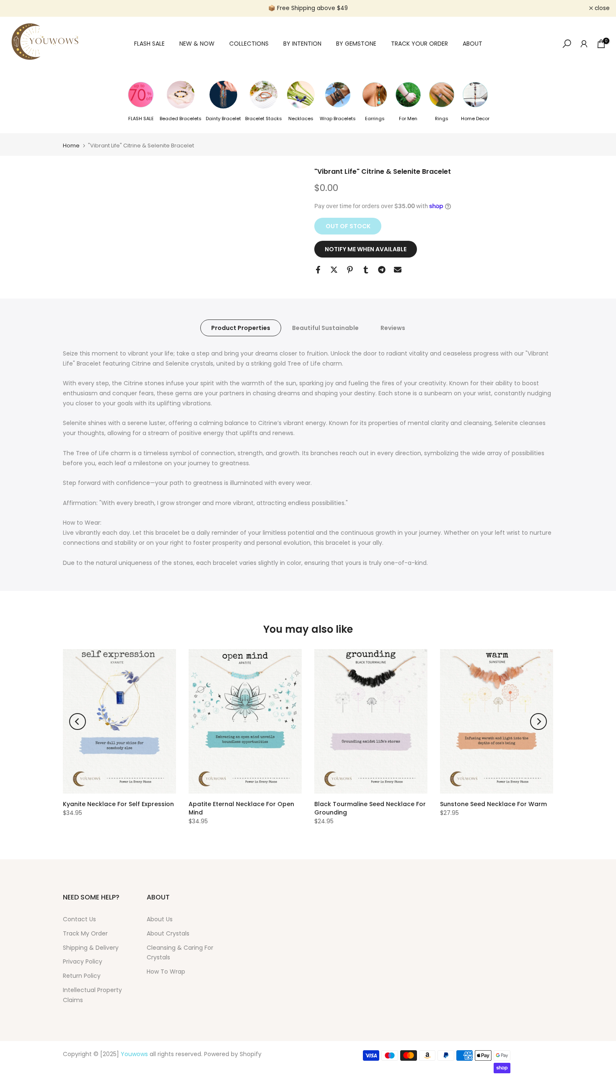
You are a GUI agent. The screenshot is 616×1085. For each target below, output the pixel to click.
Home (71, 145)
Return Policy (82, 976)
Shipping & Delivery (91, 947)
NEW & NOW (197, 43)
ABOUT (472, 43)
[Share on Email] (397, 269)
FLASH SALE (149, 43)
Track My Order (85, 933)
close (18, 8)
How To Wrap (166, 971)
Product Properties (240, 327)
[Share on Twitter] (334, 269)
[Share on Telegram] (382, 269)
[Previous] (77, 721)
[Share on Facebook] (318, 269)
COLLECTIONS (249, 43)
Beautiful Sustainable (325, 327)
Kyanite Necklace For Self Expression (118, 804)
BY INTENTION (302, 43)
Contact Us (79, 919)
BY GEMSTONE (356, 43)
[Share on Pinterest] (350, 269)
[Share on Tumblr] (366, 269)
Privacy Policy (82, 961)
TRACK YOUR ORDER (419, 43)
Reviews (392, 327)
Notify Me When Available (365, 249)
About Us (160, 919)
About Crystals (168, 933)
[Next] (538, 721)
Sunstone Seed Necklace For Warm (493, 804)
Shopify (250, 1054)
